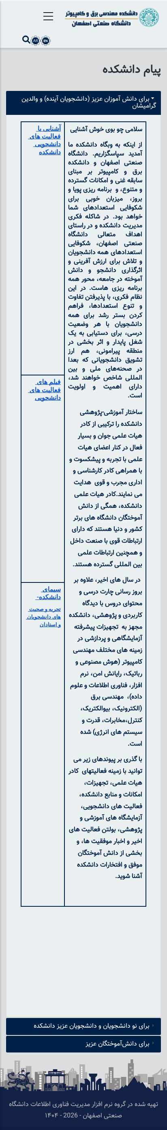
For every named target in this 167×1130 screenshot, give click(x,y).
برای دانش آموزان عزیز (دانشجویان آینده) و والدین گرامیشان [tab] (88, 103)
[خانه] (111, 17)
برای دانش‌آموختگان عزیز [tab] (118, 1044)
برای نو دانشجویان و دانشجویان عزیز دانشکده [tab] (92, 1026)
